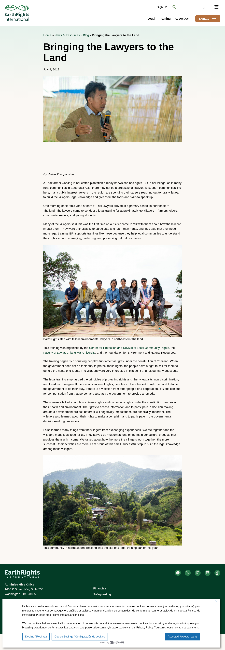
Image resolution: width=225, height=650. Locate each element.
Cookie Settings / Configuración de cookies (80, 636)
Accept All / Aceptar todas (182, 636)
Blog (86, 35)
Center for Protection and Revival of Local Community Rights (129, 348)
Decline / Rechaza (36, 636)
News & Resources (67, 35)
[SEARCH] (174, 7)
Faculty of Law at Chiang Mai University (69, 352)
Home (47, 35)
